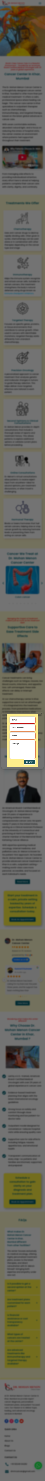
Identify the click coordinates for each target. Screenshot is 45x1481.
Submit (29, 762)
